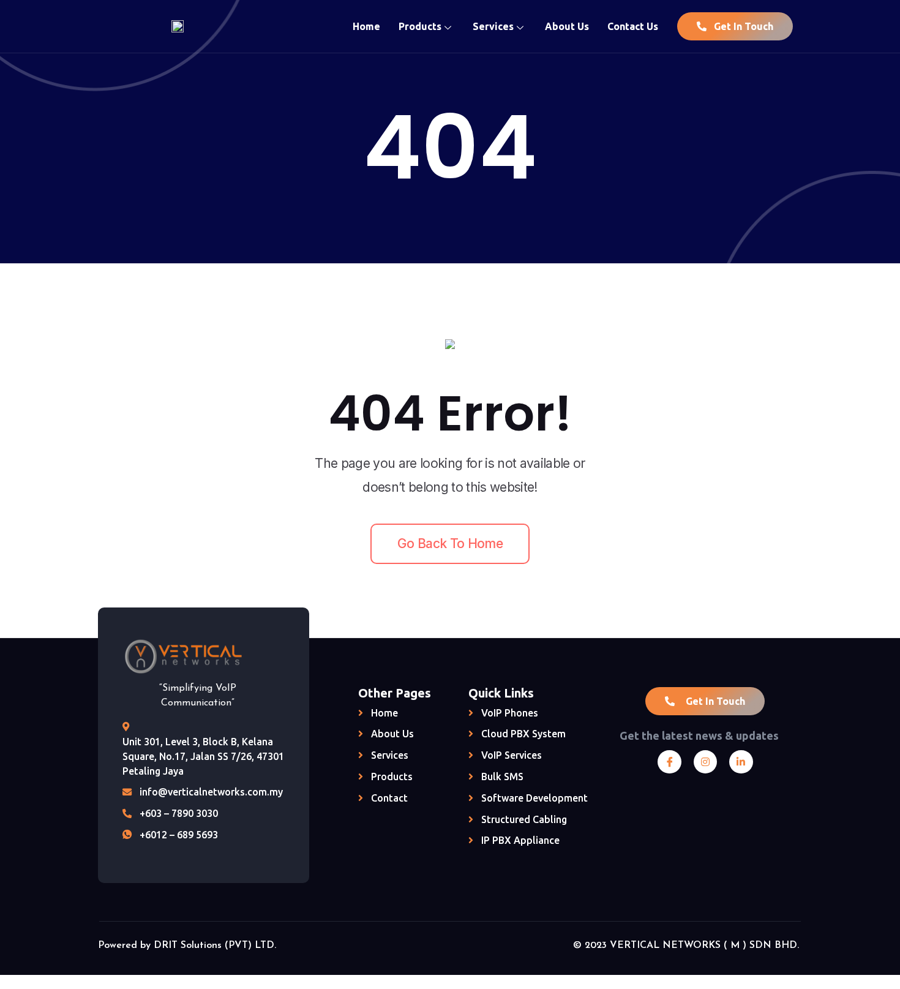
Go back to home (450, 543)
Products (420, 26)
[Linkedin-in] (740, 761)
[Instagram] (705, 761)
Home (366, 26)
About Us (567, 26)
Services (493, 26)
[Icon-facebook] (669, 761)
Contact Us (632, 26)
